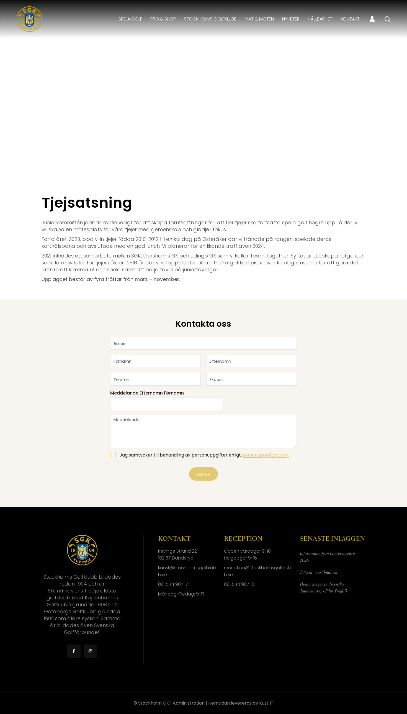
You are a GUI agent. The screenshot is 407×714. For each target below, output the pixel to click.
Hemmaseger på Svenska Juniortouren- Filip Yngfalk (323, 587)
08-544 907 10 (239, 584)
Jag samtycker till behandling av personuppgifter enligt (204, 455)
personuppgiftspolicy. (265, 455)
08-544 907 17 (173, 584)
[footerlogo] (29, 19)
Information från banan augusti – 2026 (329, 556)
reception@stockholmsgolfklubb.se (257, 571)
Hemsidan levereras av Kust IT (241, 703)
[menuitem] (130, 19)
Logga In (372, 19)
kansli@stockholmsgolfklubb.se (187, 571)
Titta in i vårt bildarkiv (319, 572)
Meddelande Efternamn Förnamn (147, 393)
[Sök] (387, 19)
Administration (189, 703)
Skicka (203, 474)
